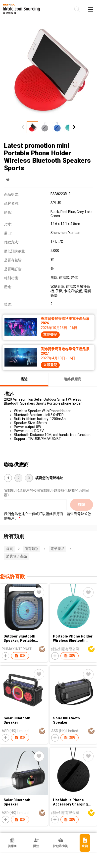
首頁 (9, 549)
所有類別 (32, 549)
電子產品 (57, 549)
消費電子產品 (16, 556)
